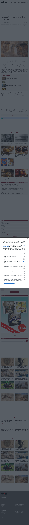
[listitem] (14, 265)
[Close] (27, 239)
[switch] (24, 253)
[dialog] (14, 263)
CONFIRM (9, 283)
